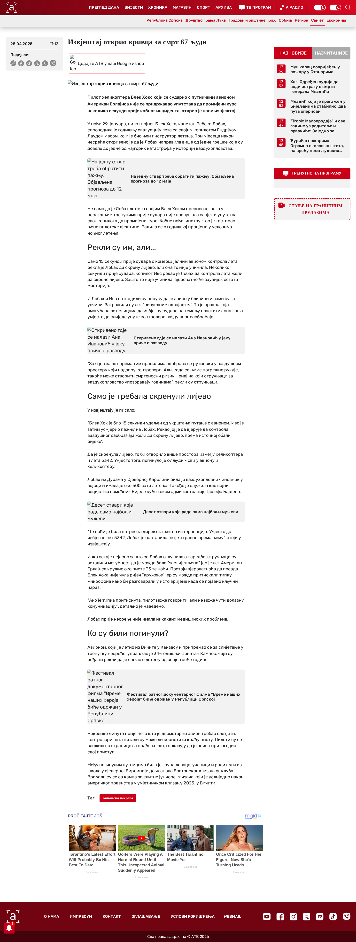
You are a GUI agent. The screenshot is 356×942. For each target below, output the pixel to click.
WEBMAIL (232, 916)
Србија (285, 20)
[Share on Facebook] (21, 63)
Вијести (133, 7)
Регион (301, 20)
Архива (224, 7)
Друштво (194, 20)
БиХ (272, 20)
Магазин (182, 7)
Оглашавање (146, 916)
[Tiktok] (333, 916)
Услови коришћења (193, 916)
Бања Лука (215, 20)
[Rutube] (320, 916)
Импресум (81, 916)
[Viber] (346, 916)
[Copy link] (13, 63)
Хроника (157, 7)
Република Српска (165, 20)
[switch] (320, 7)
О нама (51, 916)
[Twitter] (306, 916)
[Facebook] (280, 916)
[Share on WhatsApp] (45, 63)
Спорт (203, 7)
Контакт (112, 916)
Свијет (317, 20)
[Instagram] (293, 916)
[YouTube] (267, 916)
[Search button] (347, 7)
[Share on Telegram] (29, 63)
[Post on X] (37, 63)
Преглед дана (104, 7)
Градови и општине (247, 20)
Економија (336, 20)
